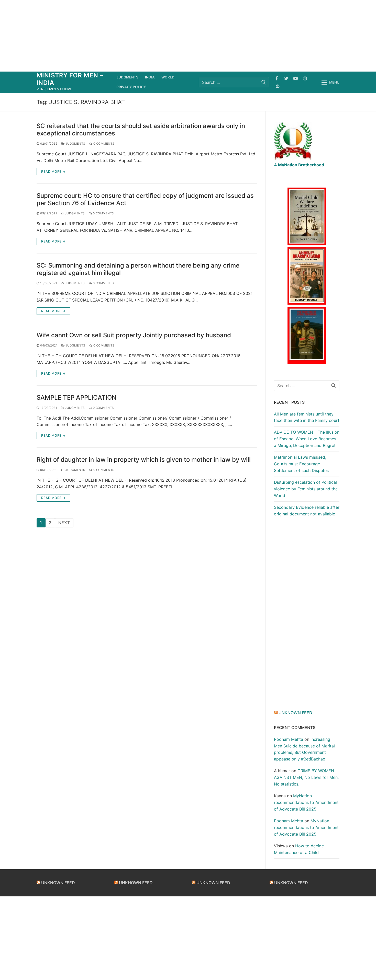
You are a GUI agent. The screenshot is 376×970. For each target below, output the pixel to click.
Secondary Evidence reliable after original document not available (306, 510)
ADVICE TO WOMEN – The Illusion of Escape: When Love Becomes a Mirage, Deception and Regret (306, 439)
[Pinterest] (278, 86)
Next (64, 522)
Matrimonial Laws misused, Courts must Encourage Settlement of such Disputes (301, 464)
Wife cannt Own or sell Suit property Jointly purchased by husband (134, 335)
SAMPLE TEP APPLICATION (76, 397)
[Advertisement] (188, 36)
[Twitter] (286, 78)
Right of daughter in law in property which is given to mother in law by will (144, 459)
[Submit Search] (264, 82)
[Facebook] (277, 78)
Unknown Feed (295, 712)
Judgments (75, 143)
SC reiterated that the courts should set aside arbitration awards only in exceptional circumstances (141, 129)
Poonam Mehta (288, 739)
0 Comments (103, 143)
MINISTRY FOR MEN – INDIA (70, 79)
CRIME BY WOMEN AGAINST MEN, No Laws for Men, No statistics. (306, 777)
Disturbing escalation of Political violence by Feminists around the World (306, 489)
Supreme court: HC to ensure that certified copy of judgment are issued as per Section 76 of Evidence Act (145, 199)
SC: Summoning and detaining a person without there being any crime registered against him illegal (138, 269)
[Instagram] (305, 78)
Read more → (53, 171)
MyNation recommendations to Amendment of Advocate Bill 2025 (306, 802)
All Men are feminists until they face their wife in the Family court (306, 417)
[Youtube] (296, 78)
